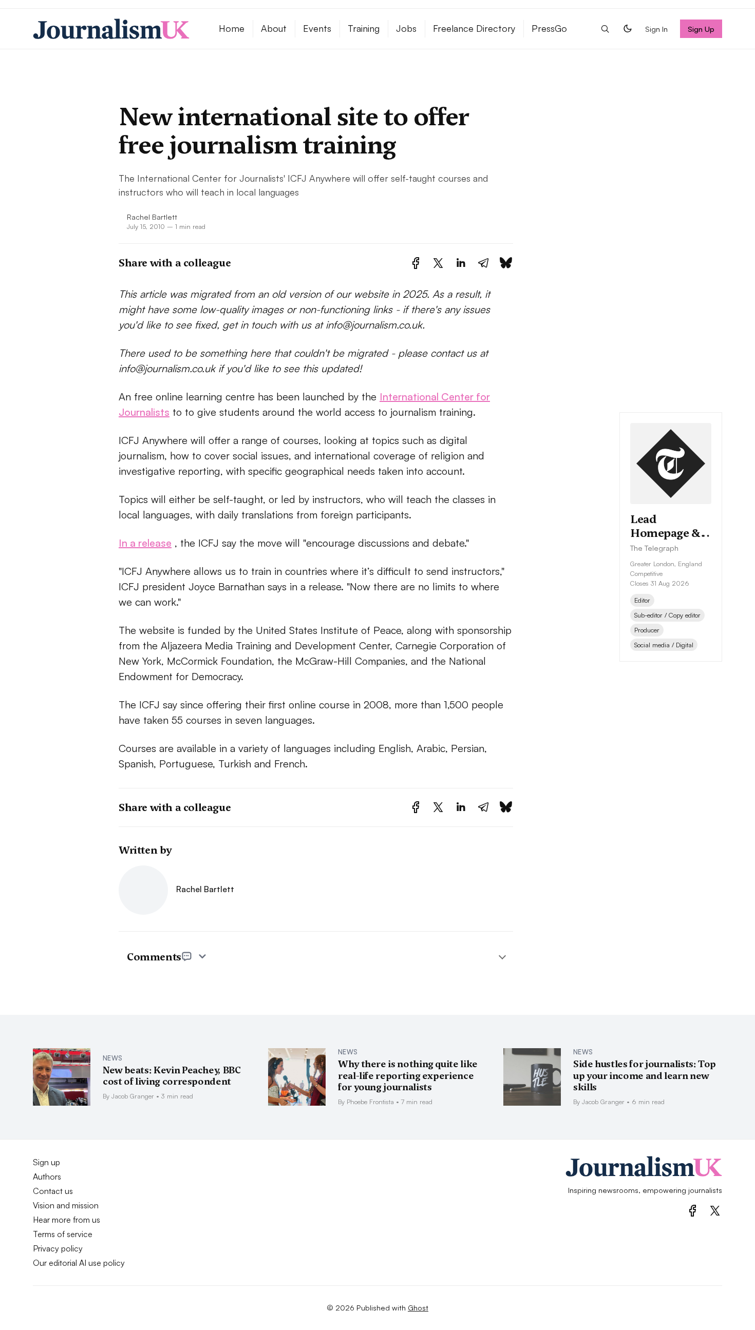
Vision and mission (66, 1205)
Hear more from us (66, 1220)
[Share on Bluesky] (506, 263)
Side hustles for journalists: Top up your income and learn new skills (644, 1075)
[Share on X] (438, 263)
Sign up (46, 1162)
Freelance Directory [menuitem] (474, 28)
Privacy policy (58, 1248)
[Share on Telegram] (483, 263)
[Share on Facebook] (416, 263)
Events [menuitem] (317, 28)
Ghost (418, 1307)
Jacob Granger (132, 1096)
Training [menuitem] (364, 28)
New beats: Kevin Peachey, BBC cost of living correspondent (172, 1076)
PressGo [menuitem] (549, 28)
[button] (605, 28)
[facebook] (693, 1210)
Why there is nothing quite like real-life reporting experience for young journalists (408, 1075)
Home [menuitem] (231, 28)
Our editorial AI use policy (79, 1263)
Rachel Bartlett (152, 216)
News (112, 1058)
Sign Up (701, 28)
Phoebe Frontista (370, 1101)
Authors (47, 1176)
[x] (715, 1210)
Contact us (53, 1191)
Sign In (656, 28)
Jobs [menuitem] (406, 28)
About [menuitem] (274, 28)
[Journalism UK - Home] (113, 28)
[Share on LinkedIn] (461, 263)
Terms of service (62, 1234)
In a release (145, 542)
